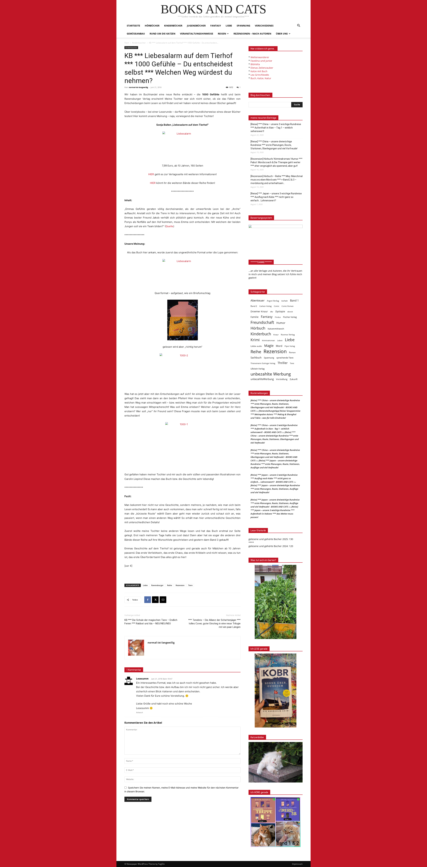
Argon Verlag (273, 300)
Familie (255, 316)
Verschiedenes (264, 25)
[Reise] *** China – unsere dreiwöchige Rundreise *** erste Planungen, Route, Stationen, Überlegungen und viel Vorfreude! (274, 145)
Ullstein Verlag (258, 368)
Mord (279, 346)
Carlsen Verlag (265, 306)
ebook (290, 311)
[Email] (163, 599)
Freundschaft (262, 322)
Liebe (229, 25)
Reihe (169, 585)
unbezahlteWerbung (262, 379)
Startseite (133, 25)
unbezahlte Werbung (271, 374)
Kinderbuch (261, 334)
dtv (271, 311)
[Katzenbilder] (276, 762)
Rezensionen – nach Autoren (252, 33)
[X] (155, 599)
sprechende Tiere (284, 357)
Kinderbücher (173, 25)
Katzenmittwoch (276, 328)
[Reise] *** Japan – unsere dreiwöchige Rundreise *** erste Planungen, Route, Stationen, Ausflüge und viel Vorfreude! (275, 464)
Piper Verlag (290, 346)
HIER (151, 174)
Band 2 (254, 306)
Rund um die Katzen (162, 33)
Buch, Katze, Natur (261, 78)
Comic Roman (288, 306)
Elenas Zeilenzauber (262, 67)
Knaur (276, 334)
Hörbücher (152, 25)
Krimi (255, 340)
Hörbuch (258, 328)
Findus (278, 317)
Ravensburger (157, 585)
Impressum (297, 863)
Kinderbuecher (139, 42)
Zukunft (294, 379)
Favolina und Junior (261, 60)
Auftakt (284, 301)
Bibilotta (255, 64)
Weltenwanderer (260, 57)
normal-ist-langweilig (138, 87)
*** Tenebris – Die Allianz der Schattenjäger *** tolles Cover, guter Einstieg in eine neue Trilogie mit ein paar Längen (214, 623)
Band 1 (294, 300)
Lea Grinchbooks (260, 74)
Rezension (180, 585)
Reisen (222, 33)
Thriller (283, 363)
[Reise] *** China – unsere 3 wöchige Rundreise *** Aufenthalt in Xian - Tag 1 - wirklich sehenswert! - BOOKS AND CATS (274, 429)
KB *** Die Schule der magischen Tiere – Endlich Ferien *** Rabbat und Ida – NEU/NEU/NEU (150, 621)
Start (126, 42)
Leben (280, 340)
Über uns (282, 33)
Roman (292, 352)
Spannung (243, 25)
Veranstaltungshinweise (196, 33)
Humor (280, 323)
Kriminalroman (268, 340)
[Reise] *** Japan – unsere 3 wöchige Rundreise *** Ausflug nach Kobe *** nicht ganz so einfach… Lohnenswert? (276, 197)
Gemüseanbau (136, 33)
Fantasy (215, 25)
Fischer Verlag (290, 317)
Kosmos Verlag (288, 334)
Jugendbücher (196, 25)
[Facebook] (147, 599)
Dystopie (280, 311)
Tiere (190, 585)
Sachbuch (256, 357)
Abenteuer (258, 300)
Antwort (139, 712)
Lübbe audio (256, 346)
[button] (299, 26)
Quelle (169, 226)
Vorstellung (281, 379)
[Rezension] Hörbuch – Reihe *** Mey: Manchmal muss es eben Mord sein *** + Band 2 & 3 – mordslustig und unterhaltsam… (277, 179)
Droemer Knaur (259, 311)
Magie (269, 345)
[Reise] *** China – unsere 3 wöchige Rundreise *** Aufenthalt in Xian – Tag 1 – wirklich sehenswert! (276, 127)
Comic (276, 306)
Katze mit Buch (259, 71)
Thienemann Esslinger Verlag (263, 363)
